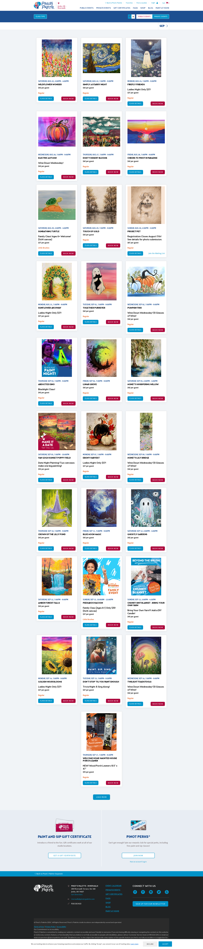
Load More (101, 797)
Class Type (40, 16)
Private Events (103, 8)
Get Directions (77, 894)
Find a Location (142, 3)
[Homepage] (51, 888)
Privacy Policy (50, 927)
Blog (150, 8)
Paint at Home (162, 8)
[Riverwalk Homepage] (44, 5)
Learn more (134, 944)
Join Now (138, 855)
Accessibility (61, 927)
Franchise (129, 3)
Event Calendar (113, 886)
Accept (165, 944)
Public (144, 16)
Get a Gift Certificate (64, 855)
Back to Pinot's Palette (114, 3)
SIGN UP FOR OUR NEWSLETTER (150, 904)
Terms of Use (39, 927)
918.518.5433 (76, 904)
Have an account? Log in (138, 862)
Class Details (46, 98)
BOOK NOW (68, 99)
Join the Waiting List (156, 253)
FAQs (135, 8)
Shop (142, 8)
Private (160, 16)
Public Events (87, 8)
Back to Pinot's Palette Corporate (49, 874)
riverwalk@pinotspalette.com (83, 899)
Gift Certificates (121, 8)
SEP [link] (162, 26)
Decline (150, 944)
